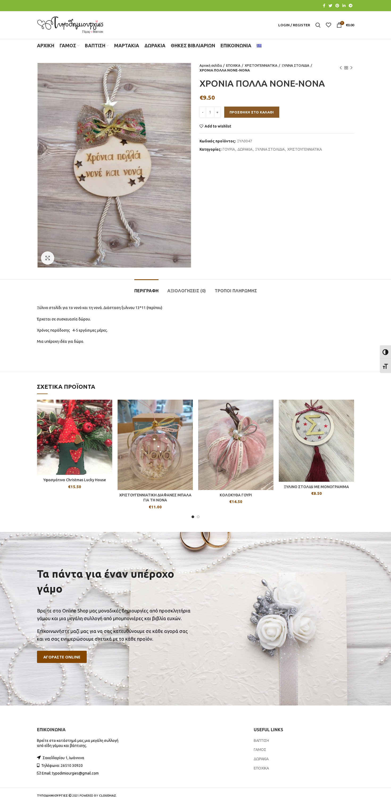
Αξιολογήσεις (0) (186, 290)
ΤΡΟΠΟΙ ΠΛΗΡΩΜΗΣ (236, 290)
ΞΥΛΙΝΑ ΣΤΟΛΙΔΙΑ (295, 65)
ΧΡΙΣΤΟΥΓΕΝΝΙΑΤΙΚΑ (261, 65)
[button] (62, 657)
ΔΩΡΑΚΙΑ (245, 149)
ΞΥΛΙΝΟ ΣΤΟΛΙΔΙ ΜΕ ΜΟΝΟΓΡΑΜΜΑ (316, 487)
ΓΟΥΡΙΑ (229, 149)
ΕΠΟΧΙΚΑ (233, 65)
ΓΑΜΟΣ (260, 749)
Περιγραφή (146, 290)
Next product (351, 67)
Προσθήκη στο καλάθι (252, 112)
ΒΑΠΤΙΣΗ (261, 740)
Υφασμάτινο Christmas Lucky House (74, 480)
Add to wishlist (218, 126)
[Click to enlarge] (47, 258)
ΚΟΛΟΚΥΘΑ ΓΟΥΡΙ (236, 495)
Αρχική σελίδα (210, 65)
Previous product (340, 67)
